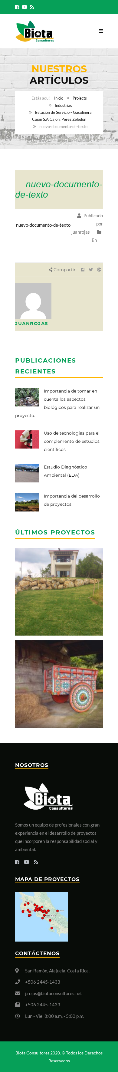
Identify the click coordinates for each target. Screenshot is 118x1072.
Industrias (63, 105)
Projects (80, 98)
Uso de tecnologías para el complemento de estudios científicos (72, 441)
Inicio (58, 98)
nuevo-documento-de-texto (43, 225)
